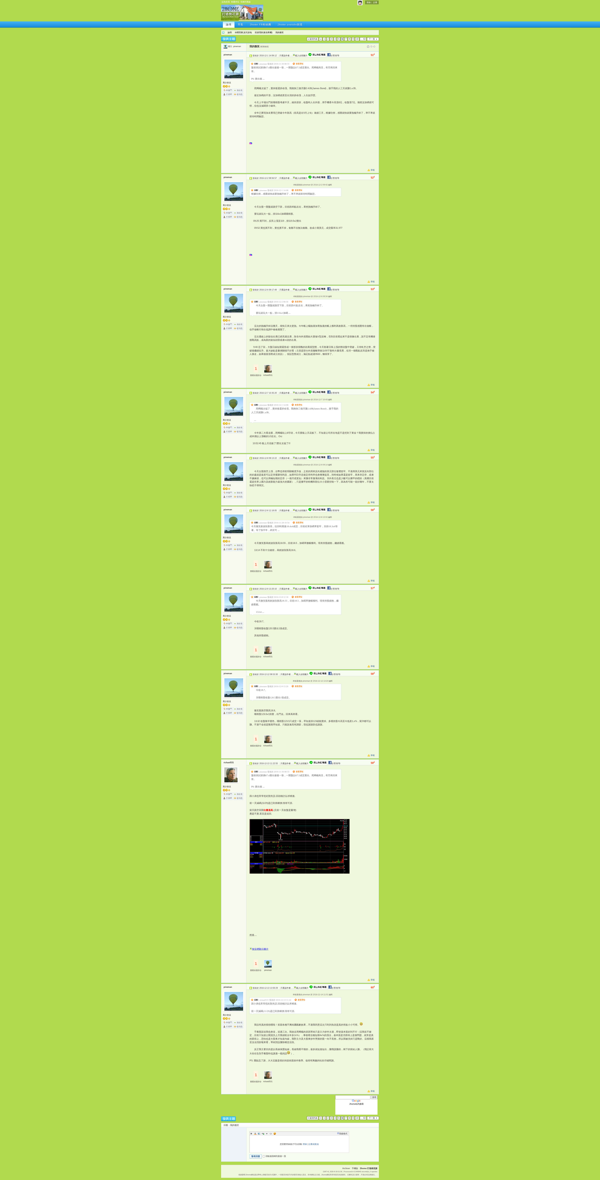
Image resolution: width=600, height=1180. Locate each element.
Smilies (274, 1133)
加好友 (240, 90)
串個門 (229, 90)
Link (263, 1133)
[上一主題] (371, 46)
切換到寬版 (245, 2)
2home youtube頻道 (290, 24)
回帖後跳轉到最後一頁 (276, 1156)
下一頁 (372, 39)
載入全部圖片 (301, 55)
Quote (266, 1133)
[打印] (368, 46)
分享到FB (334, 55)
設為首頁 (226, 2)
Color (255, 1133)
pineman (237, 46)
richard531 (267, 375)
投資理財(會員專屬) (263, 32)
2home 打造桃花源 (223, 32)
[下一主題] (374, 46)
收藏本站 (235, 2)
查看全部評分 (255, 375)
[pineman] (225, 46)
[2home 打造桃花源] (242, 20)
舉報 (373, 170)
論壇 (229, 24)
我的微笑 (279, 32)
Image (259, 1133)
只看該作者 (284, 55)
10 (357, 39)
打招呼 (229, 94)
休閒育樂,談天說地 (243, 32)
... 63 (363, 39)
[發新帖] (228, 39)
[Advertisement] (321, 14)
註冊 (375, 2)
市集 (240, 24)
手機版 (355, 1168)
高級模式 (343, 1133)
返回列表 (313, 39)
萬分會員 (227, 82)
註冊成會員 (314, 1144)
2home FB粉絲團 (260, 24)
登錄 (369, 2)
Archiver (346, 1168)
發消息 (240, 94)
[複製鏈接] (264, 46)
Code (270, 1133)
